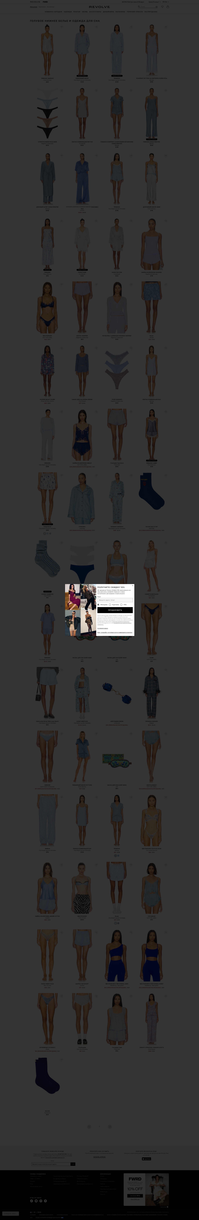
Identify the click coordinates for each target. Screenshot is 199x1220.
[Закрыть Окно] (132, 585)
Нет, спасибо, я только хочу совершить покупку (114, 632)
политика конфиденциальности (120, 621)
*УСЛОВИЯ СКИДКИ (102, 628)
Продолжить (115, 610)
